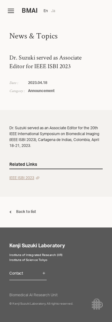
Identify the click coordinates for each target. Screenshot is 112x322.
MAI (30, 11)
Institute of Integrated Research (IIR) (36, 255)
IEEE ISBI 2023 (21, 178)
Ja (53, 11)
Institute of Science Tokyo (28, 260)
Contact (16, 274)
